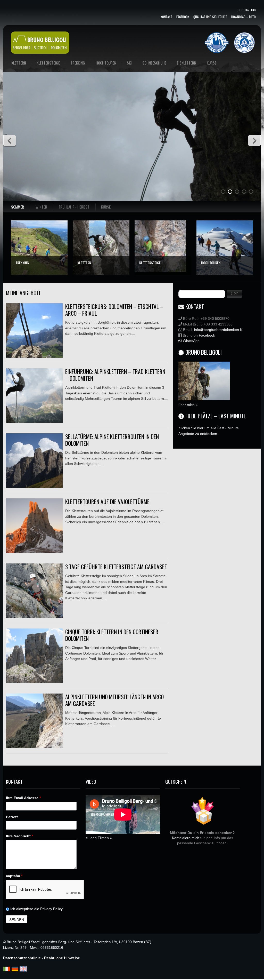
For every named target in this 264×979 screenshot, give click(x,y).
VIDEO (91, 781)
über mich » (188, 405)
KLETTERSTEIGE (150, 262)
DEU (240, 10)
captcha (14, 876)
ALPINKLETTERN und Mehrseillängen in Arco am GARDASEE (114, 700)
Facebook (182, 16)
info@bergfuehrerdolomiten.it (218, 330)
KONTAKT (166, 16)
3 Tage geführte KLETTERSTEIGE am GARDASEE (116, 566)
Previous (9, 140)
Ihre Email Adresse (23, 798)
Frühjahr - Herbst (74, 207)
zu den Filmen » (99, 838)
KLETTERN (84, 262)
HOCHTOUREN (210, 262)
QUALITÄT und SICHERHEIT (210, 16)
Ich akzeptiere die (36, 909)
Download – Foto (243, 16)
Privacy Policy (51, 909)
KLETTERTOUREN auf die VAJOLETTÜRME (107, 501)
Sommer (17, 207)
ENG (253, 10)
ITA (247, 10)
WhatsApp (191, 341)
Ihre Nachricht (19, 836)
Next (254, 140)
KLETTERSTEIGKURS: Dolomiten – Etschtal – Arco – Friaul (114, 309)
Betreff (12, 817)
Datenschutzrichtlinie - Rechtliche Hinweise (41, 958)
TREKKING (22, 262)
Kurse (106, 207)
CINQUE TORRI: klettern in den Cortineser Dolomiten (111, 634)
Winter (41, 207)
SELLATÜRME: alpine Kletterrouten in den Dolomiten (112, 439)
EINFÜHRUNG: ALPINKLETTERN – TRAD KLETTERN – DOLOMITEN (115, 374)
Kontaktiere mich (185, 838)
